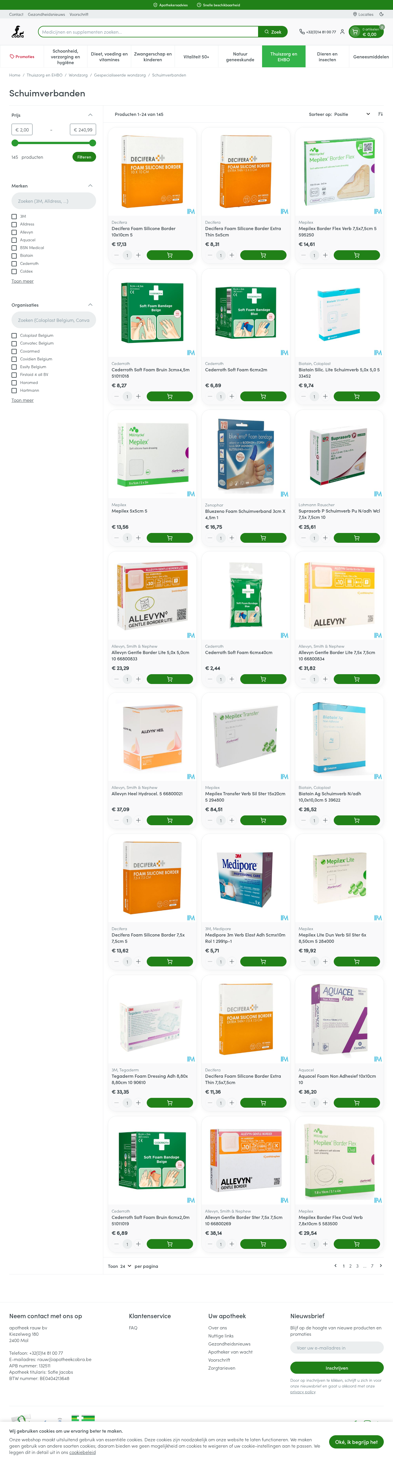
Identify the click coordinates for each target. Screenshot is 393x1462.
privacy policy (302, 1391)
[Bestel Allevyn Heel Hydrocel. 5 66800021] (170, 820)
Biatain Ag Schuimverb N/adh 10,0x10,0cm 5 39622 (330, 796)
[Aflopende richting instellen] (380, 114)
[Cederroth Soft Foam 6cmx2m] (246, 313)
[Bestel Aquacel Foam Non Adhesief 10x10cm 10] (357, 1103)
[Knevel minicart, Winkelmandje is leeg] (355, 31)
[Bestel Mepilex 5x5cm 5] (170, 538)
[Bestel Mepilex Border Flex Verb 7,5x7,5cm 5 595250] (357, 255)
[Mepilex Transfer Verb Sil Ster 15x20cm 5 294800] (246, 737)
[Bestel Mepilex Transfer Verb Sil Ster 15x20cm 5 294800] (263, 820)
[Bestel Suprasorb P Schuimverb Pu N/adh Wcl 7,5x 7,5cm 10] (357, 538)
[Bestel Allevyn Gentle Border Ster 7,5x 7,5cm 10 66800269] (263, 1244)
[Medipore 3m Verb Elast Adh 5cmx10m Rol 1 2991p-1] (246, 878)
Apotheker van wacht (230, 1351)
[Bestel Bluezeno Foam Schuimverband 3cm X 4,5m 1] (263, 538)
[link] (337, 1265)
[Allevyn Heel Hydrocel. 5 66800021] (152, 737)
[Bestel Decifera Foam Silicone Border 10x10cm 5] (170, 255)
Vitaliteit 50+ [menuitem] (201, 57)
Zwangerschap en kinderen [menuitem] (154, 56)
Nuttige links (221, 1335)
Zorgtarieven (221, 1367)
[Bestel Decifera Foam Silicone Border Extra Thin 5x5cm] (263, 255)
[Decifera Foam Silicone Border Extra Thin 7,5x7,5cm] (246, 1019)
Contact (16, 14)
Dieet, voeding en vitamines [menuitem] (111, 56)
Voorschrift (79, 14)
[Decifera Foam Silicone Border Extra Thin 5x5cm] (246, 171)
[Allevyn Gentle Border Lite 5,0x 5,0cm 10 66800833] (152, 595)
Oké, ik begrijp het (356, 1441)
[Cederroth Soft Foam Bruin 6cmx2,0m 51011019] (152, 1160)
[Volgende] (380, 1265)
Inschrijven (337, 1367)
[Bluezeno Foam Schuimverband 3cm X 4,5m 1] (246, 454)
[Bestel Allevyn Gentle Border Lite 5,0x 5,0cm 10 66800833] (170, 679)
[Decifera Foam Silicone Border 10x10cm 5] (152, 171)
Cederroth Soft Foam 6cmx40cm (238, 652)
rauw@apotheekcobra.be (64, 1359)
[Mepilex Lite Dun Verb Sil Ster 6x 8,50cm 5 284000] (339, 878)
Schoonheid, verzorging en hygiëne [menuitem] (69, 56)
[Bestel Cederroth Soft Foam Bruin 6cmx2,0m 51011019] (170, 1244)
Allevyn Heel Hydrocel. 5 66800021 (147, 793)
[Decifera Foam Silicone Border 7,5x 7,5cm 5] (152, 878)
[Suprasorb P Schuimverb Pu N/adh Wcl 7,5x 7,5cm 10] (339, 454)
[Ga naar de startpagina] (17, 31)
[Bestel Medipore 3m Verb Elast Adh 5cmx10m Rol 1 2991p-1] (263, 961)
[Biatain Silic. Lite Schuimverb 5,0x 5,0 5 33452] (339, 313)
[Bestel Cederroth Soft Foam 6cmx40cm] (263, 679)
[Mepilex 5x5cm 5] (152, 454)
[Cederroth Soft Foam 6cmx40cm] (246, 595)
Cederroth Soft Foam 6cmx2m (236, 369)
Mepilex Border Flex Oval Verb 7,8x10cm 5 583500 (331, 1220)
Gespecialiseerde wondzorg (120, 75)
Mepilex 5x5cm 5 (129, 510)
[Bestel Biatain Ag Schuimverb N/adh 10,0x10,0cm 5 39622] (357, 820)
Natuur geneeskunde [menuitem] (244, 56)
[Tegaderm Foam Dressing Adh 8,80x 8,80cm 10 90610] (152, 1019)
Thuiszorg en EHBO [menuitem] (288, 56)
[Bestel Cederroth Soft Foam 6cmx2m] (263, 396)
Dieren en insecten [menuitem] (333, 56)
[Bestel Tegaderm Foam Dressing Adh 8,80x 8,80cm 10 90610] (170, 1103)
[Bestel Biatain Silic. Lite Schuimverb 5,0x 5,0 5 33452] (357, 396)
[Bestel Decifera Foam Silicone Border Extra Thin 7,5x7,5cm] (263, 1103)
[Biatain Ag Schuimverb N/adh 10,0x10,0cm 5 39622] (339, 737)
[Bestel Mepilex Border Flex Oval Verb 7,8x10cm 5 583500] (357, 1244)
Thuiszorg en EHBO (44, 75)
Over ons (217, 1327)
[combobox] (148, 31)
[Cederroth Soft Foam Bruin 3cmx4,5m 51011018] (152, 313)
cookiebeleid (82, 1452)
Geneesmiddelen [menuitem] (373, 57)
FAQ (133, 1327)
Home (14, 75)
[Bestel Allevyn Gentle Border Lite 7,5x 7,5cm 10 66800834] (357, 679)
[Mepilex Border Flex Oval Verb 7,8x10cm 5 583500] (339, 1160)
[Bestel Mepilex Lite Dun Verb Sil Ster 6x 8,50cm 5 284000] (357, 961)
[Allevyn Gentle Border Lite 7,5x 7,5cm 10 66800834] (339, 595)
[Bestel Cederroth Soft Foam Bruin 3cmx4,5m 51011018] (170, 396)
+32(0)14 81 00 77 (46, 1353)
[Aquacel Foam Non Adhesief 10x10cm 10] (339, 1019)
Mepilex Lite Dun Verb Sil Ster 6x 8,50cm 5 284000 (332, 937)
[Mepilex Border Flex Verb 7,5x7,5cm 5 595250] (339, 171)
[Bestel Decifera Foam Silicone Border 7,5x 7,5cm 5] (170, 961)
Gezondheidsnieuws (46, 14)
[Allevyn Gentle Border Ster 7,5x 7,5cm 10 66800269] (246, 1160)
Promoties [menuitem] (25, 56)
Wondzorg (78, 75)
